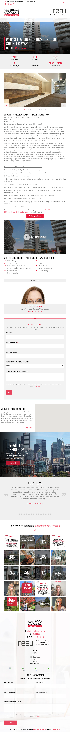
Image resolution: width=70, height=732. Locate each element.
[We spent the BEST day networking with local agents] (27, 557)
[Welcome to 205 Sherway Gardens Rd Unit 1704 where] (58, 557)
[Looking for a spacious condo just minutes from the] (27, 573)
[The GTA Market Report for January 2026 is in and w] (11, 588)
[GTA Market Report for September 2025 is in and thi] (58, 588)
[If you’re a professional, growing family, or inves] (58, 573)
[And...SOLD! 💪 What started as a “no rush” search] (27, 588)
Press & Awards (35, 664)
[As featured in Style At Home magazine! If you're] (42, 573)
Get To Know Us (35, 659)
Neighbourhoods (35, 657)
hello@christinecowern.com (15, 2)
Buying (35, 653)
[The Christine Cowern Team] (11, 12)
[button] (6, 90)
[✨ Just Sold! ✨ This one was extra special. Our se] (11, 604)
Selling (35, 650)
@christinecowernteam (48, 525)
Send (9, 392)
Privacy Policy (37, 386)
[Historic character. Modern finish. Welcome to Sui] (42, 542)
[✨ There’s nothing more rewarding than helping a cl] (42, 588)
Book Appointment (35, 216)
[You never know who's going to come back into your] (11, 542)
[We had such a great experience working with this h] (58, 542)
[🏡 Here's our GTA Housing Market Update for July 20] (58, 604)
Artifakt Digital (56, 729)
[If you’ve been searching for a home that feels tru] (42, 557)
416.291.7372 (31, 2)
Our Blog (35, 661)
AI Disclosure (43, 729)
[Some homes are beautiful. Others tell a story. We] (11, 557)
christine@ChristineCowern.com (19, 212)
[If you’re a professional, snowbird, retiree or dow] (27, 604)
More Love (39, 509)
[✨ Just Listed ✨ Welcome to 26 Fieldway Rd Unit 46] (11, 573)
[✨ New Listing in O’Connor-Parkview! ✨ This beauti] (42, 604)
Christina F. (29, 509)
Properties (35, 655)
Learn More (28, 428)
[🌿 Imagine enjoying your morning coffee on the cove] (27, 542)
